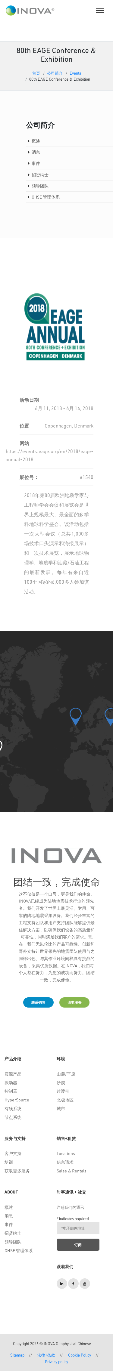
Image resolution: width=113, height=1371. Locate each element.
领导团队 (13, 1242)
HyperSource (17, 1100)
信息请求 (65, 1162)
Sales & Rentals (71, 1171)
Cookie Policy (79, 1354)
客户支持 (13, 1153)
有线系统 (13, 1108)
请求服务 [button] (74, 1002)
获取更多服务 (17, 1171)
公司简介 (55, 73)
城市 (61, 1108)
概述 (9, 1207)
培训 (9, 1162)
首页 (36, 73)
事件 (9, 1224)
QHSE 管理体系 (19, 1250)
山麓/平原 (66, 1074)
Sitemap (17, 1354)
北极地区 (65, 1100)
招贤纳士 (13, 1233)
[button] (76, 717)
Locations (66, 1153)
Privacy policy (56, 1361)
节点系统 (13, 1117)
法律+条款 (46, 1354)
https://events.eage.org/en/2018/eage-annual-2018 (49, 455)
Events (75, 73)
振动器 (11, 1082)
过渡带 (63, 1091)
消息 (9, 1215)
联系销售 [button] (38, 1002)
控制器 (11, 1091)
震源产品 (13, 1074)
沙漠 (61, 1082)
